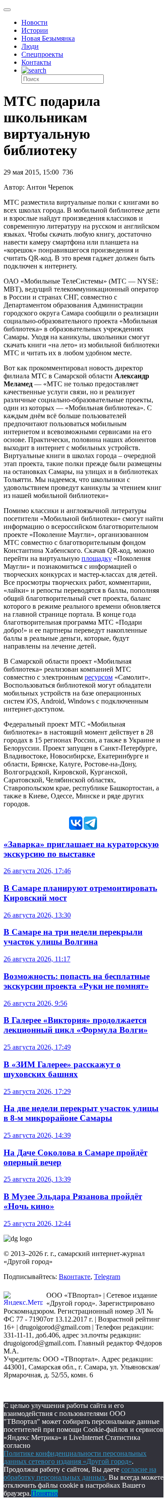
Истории (34, 30)
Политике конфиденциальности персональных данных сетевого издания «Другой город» (75, 1457)
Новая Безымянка (48, 38)
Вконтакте (74, 1276)
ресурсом (99, 677)
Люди (30, 46)
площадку (96, 558)
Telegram (107, 1276)
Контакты (36, 62)
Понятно (44, 1493)
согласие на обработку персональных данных (80, 1473)
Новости (34, 22)
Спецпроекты (42, 54)
